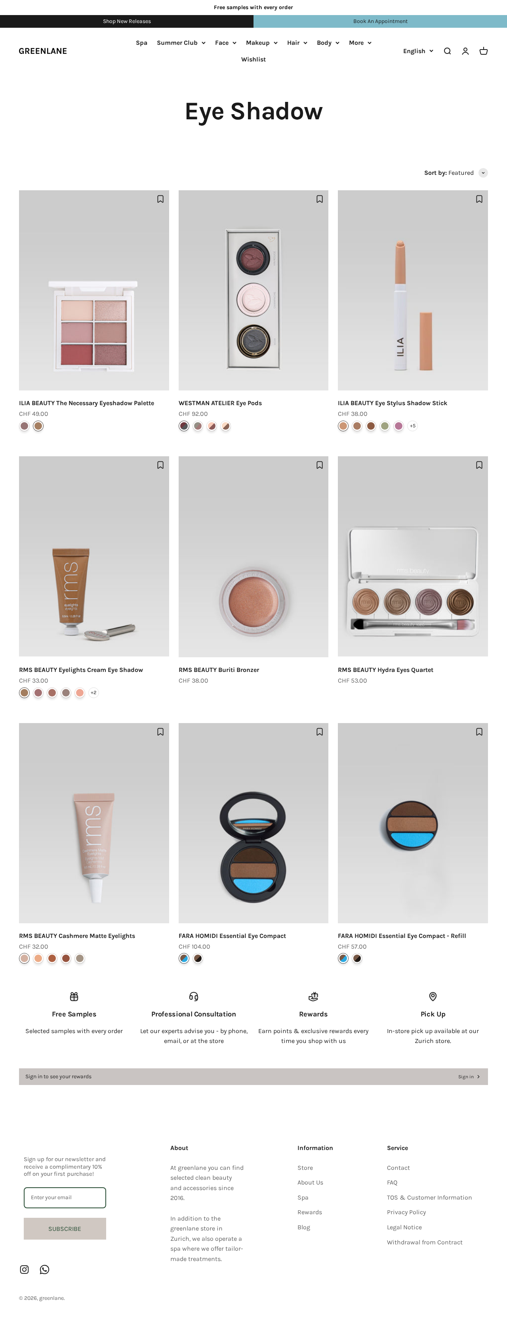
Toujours (225, 426)
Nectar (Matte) (343, 426)
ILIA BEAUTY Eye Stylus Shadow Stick (392, 403)
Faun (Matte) (357, 426)
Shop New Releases (127, 21)
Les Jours (211, 426)
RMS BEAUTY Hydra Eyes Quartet (385, 670)
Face (222, 42)
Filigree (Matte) (384, 426)
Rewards (309, 1212)
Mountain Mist (79, 958)
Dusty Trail (38, 958)
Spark (52, 692)
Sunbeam (79, 692)
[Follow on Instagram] (24, 1269)
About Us (310, 1182)
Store (305, 1167)
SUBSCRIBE (64, 1228)
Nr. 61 (184, 958)
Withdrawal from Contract (425, 1242)
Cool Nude (24, 426)
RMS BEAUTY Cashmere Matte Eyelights (77, 936)
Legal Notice (404, 1227)
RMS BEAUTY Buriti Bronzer (219, 670)
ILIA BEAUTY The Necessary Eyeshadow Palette (86, 403)
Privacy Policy (406, 1212)
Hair (293, 42)
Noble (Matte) (371, 426)
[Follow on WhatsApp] (44, 1269)
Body (324, 42)
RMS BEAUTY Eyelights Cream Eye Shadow (81, 670)
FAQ (392, 1182)
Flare (24, 692)
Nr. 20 (198, 958)
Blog (303, 1227)
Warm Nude (38, 426)
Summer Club (177, 42)
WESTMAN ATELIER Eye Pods (220, 403)
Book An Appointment (380, 21)
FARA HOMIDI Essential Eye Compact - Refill (402, 936)
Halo (38, 692)
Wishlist (253, 59)
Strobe (66, 692)
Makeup (258, 42)
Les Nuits (184, 426)
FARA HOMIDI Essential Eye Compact (232, 936)
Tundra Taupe (24, 958)
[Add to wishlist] (160, 199)
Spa (141, 42)
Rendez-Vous (198, 426)
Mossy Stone (66, 958)
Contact (398, 1167)
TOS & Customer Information (429, 1197)
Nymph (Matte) (398, 426)
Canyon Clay (52, 958)
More (356, 42)
